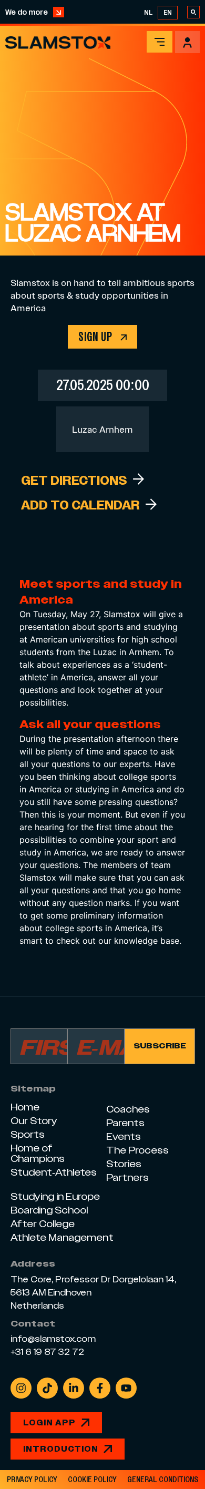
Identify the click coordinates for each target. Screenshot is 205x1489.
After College (43, 1223)
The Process (137, 1150)
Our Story (34, 1120)
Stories (123, 1163)
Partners (127, 1177)
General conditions (162, 1479)
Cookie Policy (92, 1479)
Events (123, 1136)
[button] (159, 42)
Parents (125, 1122)
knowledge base (146, 940)
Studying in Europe (55, 1196)
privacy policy (32, 1479)
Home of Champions (38, 1153)
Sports (28, 1134)
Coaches (128, 1109)
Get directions (74, 480)
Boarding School (49, 1210)
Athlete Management (62, 1237)
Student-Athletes (54, 1172)
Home (25, 1107)
